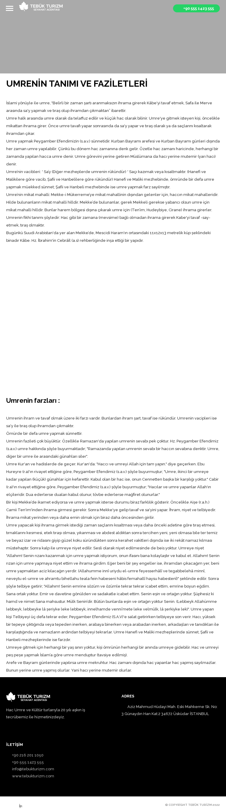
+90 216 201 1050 (28, 755)
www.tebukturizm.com (33, 776)
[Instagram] (29, 805)
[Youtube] (49, 805)
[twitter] (39, 805)
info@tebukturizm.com (33, 769)
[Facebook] (9, 805)
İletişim (20, 806)
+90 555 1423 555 (28, 762)
